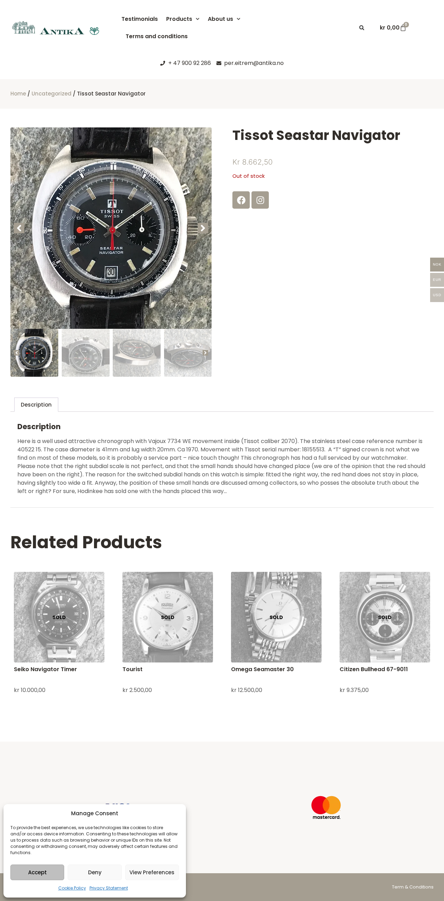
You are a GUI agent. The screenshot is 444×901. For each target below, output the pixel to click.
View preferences (151, 872)
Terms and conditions (157, 36)
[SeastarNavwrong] (111, 228)
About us (220, 19)
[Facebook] (241, 200)
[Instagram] (260, 200)
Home (18, 93)
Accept (37, 872)
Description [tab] (36, 404)
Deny (95, 872)
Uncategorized (51, 93)
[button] (362, 28)
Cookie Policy (72, 888)
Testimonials (139, 19)
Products (179, 19)
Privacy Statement (108, 888)
